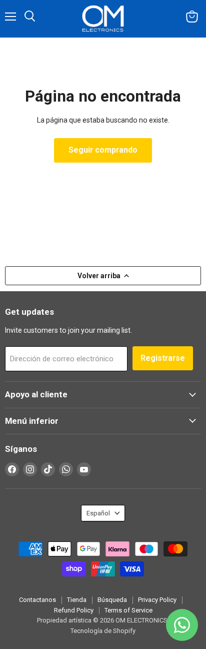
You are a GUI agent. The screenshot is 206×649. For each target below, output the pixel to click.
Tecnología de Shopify (103, 630)
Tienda (76, 599)
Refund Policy (74, 610)
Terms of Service (128, 610)
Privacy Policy (157, 599)
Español (98, 513)
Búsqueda (112, 599)
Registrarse (162, 358)
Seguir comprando (103, 150)
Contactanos (37, 599)
